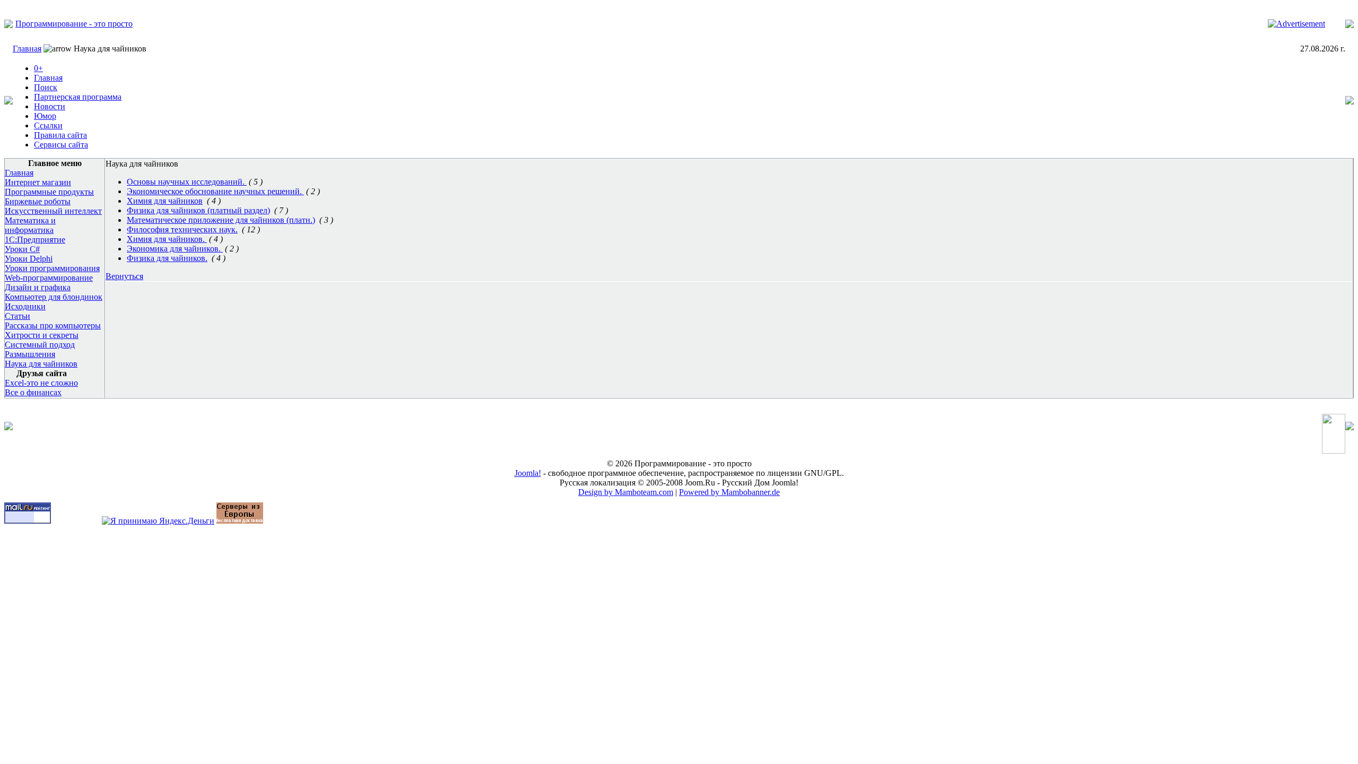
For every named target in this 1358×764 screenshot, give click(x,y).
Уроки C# (22, 249)
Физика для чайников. (167, 258)
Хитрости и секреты (42, 335)
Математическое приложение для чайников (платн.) (221, 219)
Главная (27, 48)
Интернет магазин (38, 182)
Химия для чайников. (167, 239)
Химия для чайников (165, 200)
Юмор (45, 115)
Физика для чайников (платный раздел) (198, 210)
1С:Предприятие (35, 239)
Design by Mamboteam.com (625, 492)
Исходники (25, 306)
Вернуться (124, 276)
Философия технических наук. (182, 229)
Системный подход (40, 344)
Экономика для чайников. (175, 248)
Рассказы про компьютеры (53, 325)
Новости (49, 106)
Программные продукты (49, 191)
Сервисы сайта (61, 144)
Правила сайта (60, 135)
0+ (38, 68)
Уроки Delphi (29, 258)
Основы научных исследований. (187, 181)
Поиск (45, 87)
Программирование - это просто (74, 23)
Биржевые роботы (38, 201)
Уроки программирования (52, 268)
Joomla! (528, 473)
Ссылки (48, 125)
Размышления (30, 354)
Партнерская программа (77, 96)
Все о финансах (33, 392)
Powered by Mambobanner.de (729, 492)
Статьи (17, 315)
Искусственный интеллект (53, 210)
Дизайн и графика (38, 287)
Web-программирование (49, 277)
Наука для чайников (41, 363)
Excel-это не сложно (41, 382)
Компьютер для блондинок (53, 296)
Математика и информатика (30, 225)
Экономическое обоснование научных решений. (215, 191)
